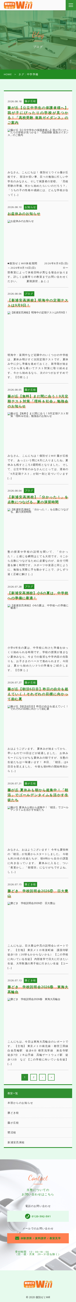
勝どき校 (13, 1112)
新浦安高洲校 (16, 1142)
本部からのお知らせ (20, 1102)
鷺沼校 (12, 1132)
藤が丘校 (13, 1122)
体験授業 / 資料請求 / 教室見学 (41, 1238)
